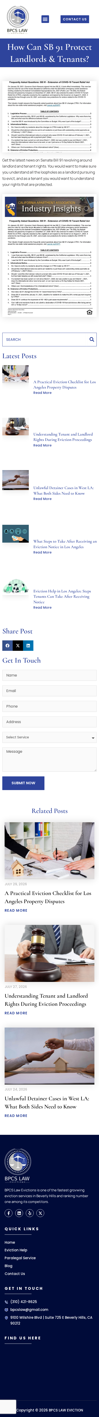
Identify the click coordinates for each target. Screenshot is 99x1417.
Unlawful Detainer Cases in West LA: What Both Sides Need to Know (63, 490)
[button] (45, 19)
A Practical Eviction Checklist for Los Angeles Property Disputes (64, 384)
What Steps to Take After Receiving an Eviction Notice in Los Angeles (65, 544)
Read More (42, 392)
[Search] (91, 339)
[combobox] (44, 339)
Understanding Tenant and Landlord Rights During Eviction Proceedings (63, 437)
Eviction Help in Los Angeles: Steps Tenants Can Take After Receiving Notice (62, 596)
